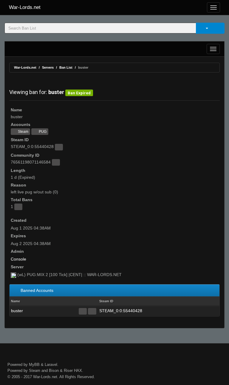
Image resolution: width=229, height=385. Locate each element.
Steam (22, 132)
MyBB (34, 364)
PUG (42, 132)
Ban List (65, 67)
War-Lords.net (25, 7)
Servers (48, 67)
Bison (54, 370)
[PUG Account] (92, 311)
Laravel (51, 364)
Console (18, 259)
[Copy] (59, 147)
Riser (68, 370)
